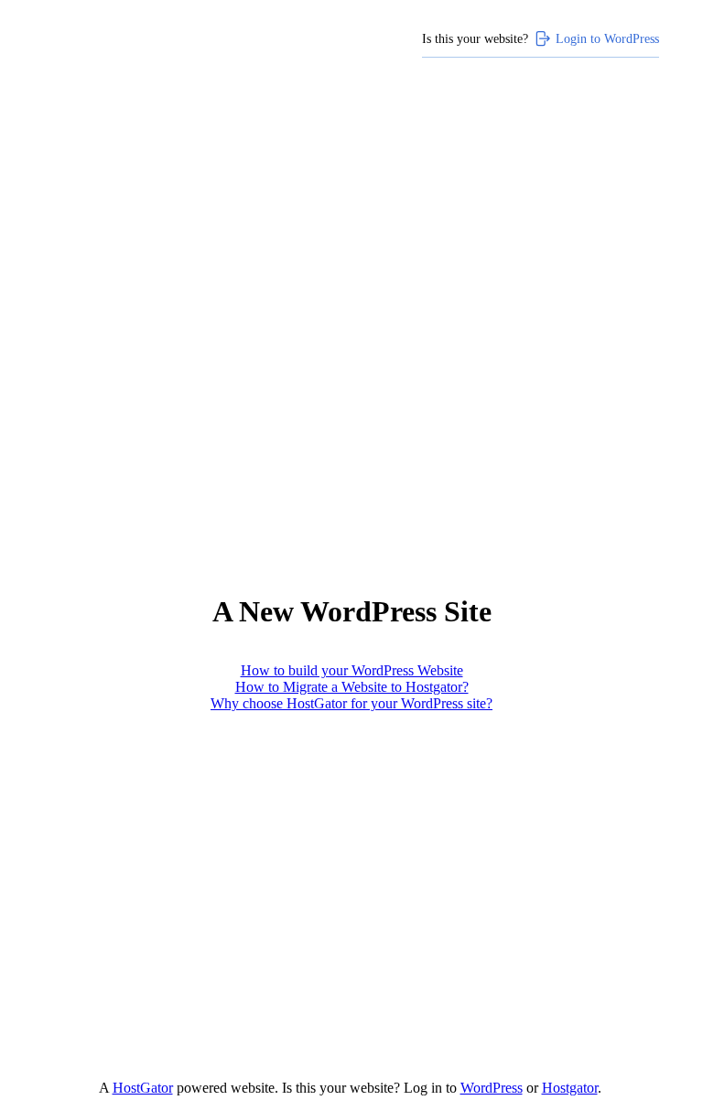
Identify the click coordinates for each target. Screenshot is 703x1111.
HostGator (143, 1087)
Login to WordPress (607, 38)
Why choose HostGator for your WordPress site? (351, 703)
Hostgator (570, 1087)
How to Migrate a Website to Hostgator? (352, 687)
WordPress (491, 1087)
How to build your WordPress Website (352, 670)
